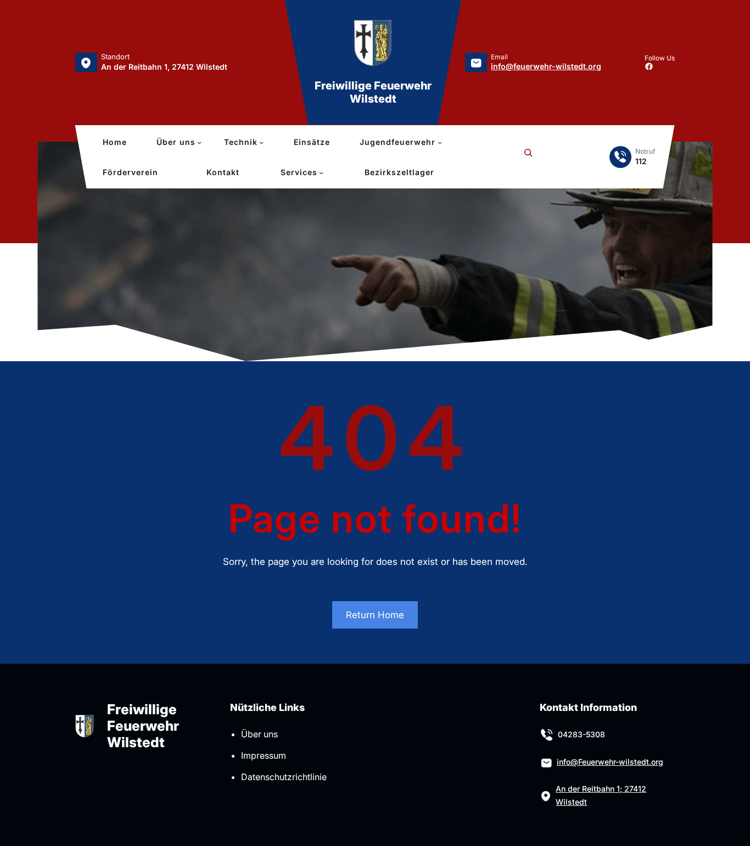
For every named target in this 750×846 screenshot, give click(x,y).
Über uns (259, 734)
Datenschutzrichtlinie (284, 776)
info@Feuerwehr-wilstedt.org (610, 761)
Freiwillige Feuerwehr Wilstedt (373, 92)
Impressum (263, 755)
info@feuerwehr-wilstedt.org (546, 66)
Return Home (375, 614)
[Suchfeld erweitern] (528, 157)
